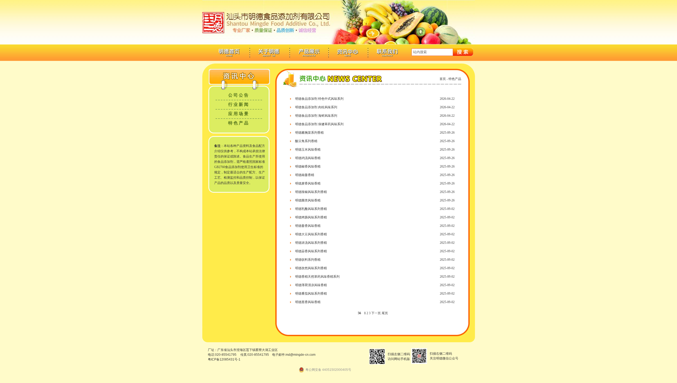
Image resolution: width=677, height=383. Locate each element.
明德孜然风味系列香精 (311, 268)
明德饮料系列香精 (308, 260)
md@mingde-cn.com (300, 355)
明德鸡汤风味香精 (308, 158)
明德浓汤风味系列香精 (311, 243)
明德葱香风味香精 (308, 302)
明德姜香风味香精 (308, 226)
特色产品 (238, 123)
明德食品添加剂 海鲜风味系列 (316, 116)
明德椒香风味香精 (308, 166)
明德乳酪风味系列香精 (311, 209)
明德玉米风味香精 (308, 149)
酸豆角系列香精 (306, 141)
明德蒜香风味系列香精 (311, 251)
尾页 (385, 313)
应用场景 (238, 113)
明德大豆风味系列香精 (311, 234)
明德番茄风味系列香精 (311, 293)
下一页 (376, 313)
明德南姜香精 (304, 175)
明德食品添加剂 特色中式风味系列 (319, 99)
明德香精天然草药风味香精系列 (317, 276)
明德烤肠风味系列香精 (311, 217)
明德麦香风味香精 (308, 183)
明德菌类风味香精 (308, 200)
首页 (443, 79)
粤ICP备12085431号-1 (224, 359)
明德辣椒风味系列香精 (311, 192)
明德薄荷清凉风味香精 (311, 285)
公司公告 (238, 95)
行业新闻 (238, 104)
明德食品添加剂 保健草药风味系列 (319, 124)
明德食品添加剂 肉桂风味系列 (316, 107)
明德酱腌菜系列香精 (309, 132)
